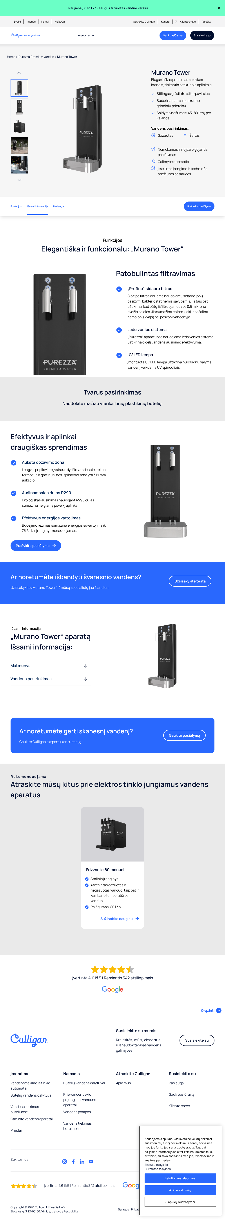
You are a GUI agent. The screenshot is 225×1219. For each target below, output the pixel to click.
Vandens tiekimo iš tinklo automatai (30, 1086)
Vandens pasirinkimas (31, 678)
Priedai (16, 1130)
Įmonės (31, 21)
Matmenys (21, 665)
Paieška (206, 21)
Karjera (165, 21)
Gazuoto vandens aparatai (32, 1118)
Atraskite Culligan (144, 21)
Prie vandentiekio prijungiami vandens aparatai (79, 1099)
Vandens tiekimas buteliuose (25, 1109)
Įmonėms (19, 1073)
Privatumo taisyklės (158, 1169)
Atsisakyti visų (180, 1190)
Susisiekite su (202, 35)
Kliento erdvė (188, 21)
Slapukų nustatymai (180, 1202)
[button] (19, 88)
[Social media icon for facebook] (73, 1161)
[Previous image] (19, 72)
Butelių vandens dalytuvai (31, 1095)
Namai (45, 21)
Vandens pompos (77, 1111)
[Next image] (19, 180)
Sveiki (17, 21)
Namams (71, 1073)
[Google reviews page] (133, 1185)
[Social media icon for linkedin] (82, 1161)
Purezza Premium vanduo (36, 57)
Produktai (84, 35)
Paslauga (176, 1083)
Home (11, 57)
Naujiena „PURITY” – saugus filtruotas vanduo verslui (108, 8)
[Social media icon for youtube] (91, 1161)
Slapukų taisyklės (156, 1165)
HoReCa (60, 21)
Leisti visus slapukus (180, 1178)
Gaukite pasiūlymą (184, 735)
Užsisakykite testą (190, 581)
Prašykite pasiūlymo (199, 206)
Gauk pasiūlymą (173, 35)
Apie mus (123, 1083)
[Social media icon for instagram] (64, 1161)
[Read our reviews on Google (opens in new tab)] (113, 989)
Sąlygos (123, 1209)
